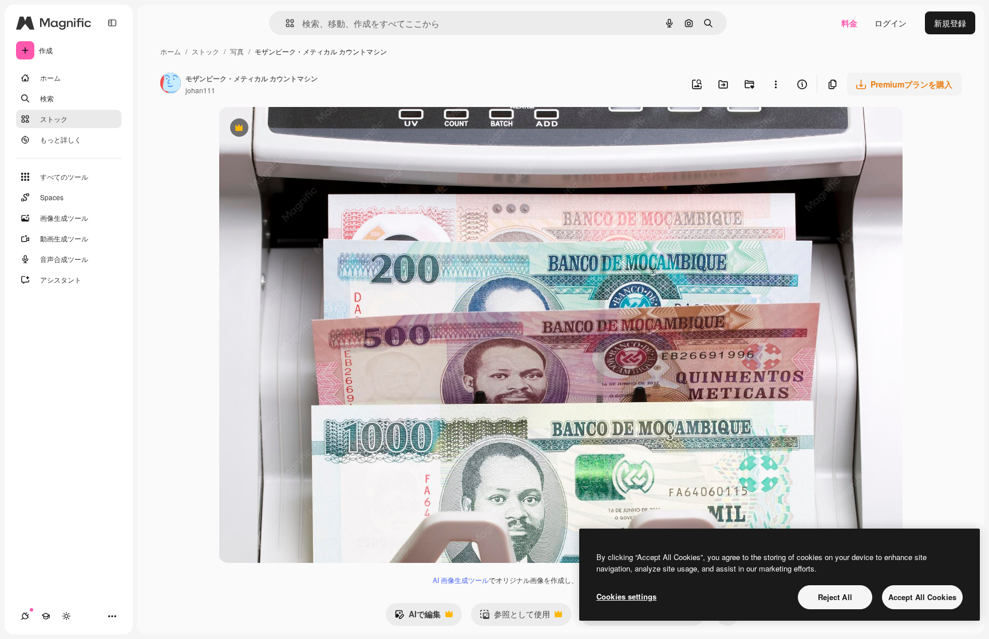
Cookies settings (626, 596)
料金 (849, 23)
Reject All (835, 597)
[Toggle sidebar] (112, 23)
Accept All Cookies (922, 597)
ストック (205, 51)
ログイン (891, 23)
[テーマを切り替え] (66, 616)
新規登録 (950, 23)
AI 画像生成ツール (461, 580)
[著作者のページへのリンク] (170, 84)
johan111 (200, 90)
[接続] (25, 616)
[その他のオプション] (775, 84)
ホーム (170, 51)
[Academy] (46, 616)
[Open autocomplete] (285, 23)
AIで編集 (417, 616)
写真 (237, 51)
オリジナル (297, 129)
